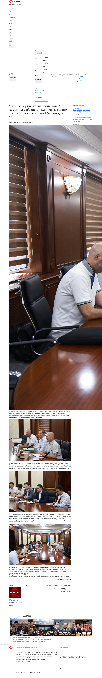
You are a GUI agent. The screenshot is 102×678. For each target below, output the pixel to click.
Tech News (80, 76)
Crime (55, 76)
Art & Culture (42, 91)
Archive (42, 103)
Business (45, 101)
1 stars (68, 592)
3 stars (67, 590)
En (11, 47)
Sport (36, 97)
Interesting (80, 80)
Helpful (38, 95)
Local (37, 88)
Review (40, 97)
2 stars (63, 592)
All (76, 108)
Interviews (38, 92)
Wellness (79, 78)
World (36, 91)
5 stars (64, 588)
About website (39, 101)
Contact (37, 103)
